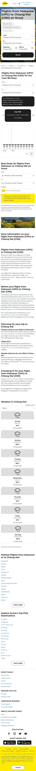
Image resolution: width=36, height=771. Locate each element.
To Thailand (21, 66)
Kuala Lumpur (6, 655)
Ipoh (2, 653)
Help (2, 714)
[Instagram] (14, 734)
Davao (3, 594)
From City (31, 751)
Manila (3, 589)
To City (15, 749)
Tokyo (3, 658)
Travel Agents (5, 704)
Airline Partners (6, 683)
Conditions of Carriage (9, 717)
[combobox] (17, 85)
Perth (3, 569)
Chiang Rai (5, 636)
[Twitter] (20, 734)
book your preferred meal (10, 334)
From (5, 35)
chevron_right (33, 115)
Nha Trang (4, 639)
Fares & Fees (5, 723)
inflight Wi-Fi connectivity (10, 348)
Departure (6, 47)
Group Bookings (6, 707)
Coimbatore (5, 592)
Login (15, 3)
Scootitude (5, 675)
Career (3, 681)
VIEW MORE (18, 605)
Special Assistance (7, 720)
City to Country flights (8, 751)
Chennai (4, 650)
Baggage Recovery (7, 725)
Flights (11, 66)
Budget (3, 187)
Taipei (3, 566)
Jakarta (3, 575)
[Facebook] (9, 734)
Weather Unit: (30, 405)
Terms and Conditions (19, 759)
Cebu (3, 580)
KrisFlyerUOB (5, 697)
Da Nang (4, 627)
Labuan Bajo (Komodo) (9, 583)
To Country (9, 749)
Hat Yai (3, 644)
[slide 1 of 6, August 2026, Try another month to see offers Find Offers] (18, 115)
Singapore (4, 561)
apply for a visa (12, 309)
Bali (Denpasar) (6, 578)
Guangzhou (5, 633)
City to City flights (24, 749)
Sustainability (5, 686)
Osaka (3, 600)
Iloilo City (4, 597)
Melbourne (5, 572)
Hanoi (3, 641)
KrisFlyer (4, 694)
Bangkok (4, 619)
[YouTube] (26, 734)
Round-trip (7, 24)
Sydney (3, 564)
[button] (11, 27)
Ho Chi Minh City (7, 625)
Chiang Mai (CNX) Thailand (12, 43)
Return (21, 47)
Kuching (4, 630)
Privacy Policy (6, 759)
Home (3, 66)
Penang (4, 586)
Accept (18, 767)
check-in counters (12, 379)
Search (18, 55)
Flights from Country (21, 751)
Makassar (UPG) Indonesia (12, 37)
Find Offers (18, 118)
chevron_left (3, 115)
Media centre (5, 678)
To (4, 41)
